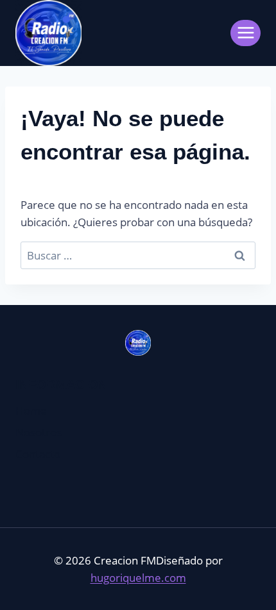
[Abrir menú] (245, 33)
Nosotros (38, 432)
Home (31, 410)
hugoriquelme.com (138, 577)
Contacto (37, 454)
